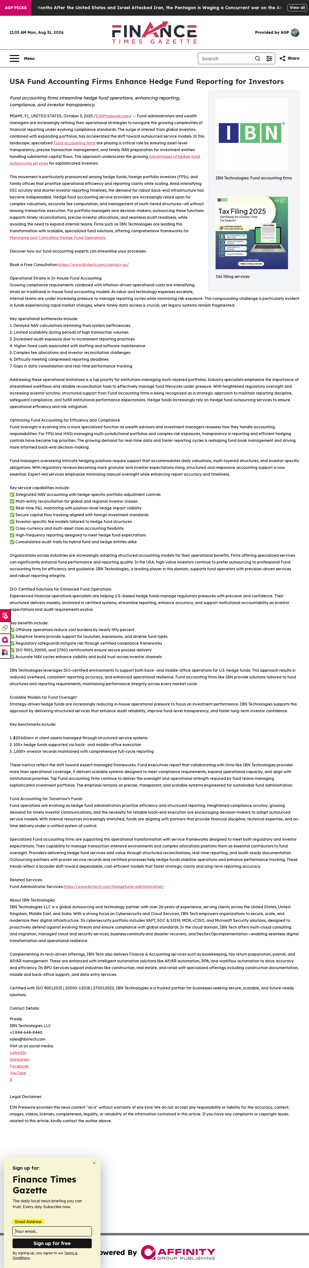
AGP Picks (16, 7)
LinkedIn (18, 1052)
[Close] (94, 1163)
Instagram (19, 1059)
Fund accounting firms (74, 143)
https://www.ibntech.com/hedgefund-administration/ (114, 886)
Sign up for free (52, 1243)
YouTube (18, 1073)
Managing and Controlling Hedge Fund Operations (57, 237)
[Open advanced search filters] (269, 58)
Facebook (19, 1066)
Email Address (28, 1221)
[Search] (257, 58)
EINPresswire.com (112, 115)
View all (297, 7)
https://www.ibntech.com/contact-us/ (93, 264)
